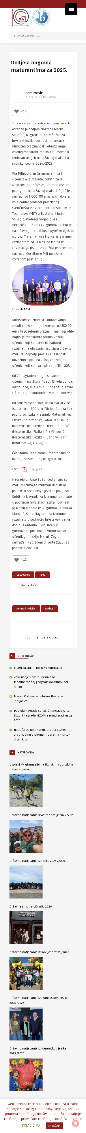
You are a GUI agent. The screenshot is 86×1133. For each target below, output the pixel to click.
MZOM (25, 309)
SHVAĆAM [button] (54, 1126)
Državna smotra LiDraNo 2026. (30, 906)
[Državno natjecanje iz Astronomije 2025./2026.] (26, 836)
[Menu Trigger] (71, 9)
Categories (23, 575)
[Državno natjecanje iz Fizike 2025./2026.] (26, 882)
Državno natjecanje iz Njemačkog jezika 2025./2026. (37, 1051)
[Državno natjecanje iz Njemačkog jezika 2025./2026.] (26, 1074)
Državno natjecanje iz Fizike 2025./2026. (37, 861)
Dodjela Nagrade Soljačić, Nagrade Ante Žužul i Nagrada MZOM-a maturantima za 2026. (43, 715)
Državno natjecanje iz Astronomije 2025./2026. (42, 815)
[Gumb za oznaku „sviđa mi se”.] (16, 111)
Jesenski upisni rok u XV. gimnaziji (38, 668)
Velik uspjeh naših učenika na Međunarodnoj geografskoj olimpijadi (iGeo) (41, 682)
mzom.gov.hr (35, 469)
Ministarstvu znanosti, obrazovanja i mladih (43, 123)
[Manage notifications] (75, 1123)
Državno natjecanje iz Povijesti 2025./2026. (39, 952)
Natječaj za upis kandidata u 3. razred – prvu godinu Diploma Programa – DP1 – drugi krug (42, 734)
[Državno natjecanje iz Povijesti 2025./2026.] (26, 973)
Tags (42, 575)
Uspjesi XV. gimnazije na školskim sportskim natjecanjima (41, 767)
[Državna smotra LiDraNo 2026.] (26, 927)
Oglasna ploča (27, 585)
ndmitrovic (34, 93)
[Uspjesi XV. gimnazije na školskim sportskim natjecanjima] (26, 790)
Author (49, 608)
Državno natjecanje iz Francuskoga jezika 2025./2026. (39, 1000)
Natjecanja (25, 752)
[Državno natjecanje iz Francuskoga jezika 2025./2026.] (26, 1024)
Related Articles (26, 608)
